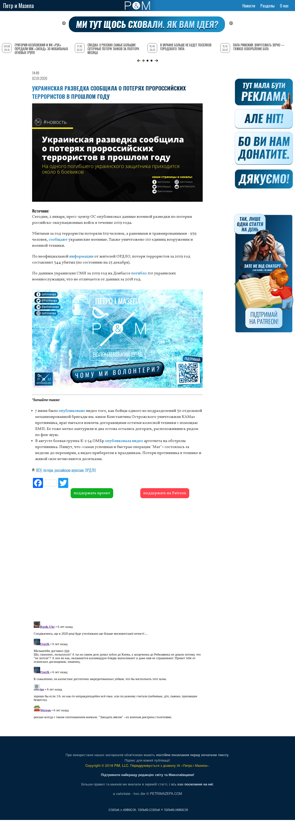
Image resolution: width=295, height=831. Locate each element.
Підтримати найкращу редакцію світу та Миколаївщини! (147, 774)
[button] (138, 60)
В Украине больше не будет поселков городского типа (185, 47)
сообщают (58, 239)
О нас (284, 6)
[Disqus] (117, 559)
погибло (139, 273)
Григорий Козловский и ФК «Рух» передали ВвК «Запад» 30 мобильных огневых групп (41, 49)
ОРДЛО (90, 470)
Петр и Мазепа (18, 5)
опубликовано (72, 411)
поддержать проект (92, 493)
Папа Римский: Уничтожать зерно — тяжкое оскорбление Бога (259, 47)
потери (48, 470)
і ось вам (191, 783)
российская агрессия (69, 470)
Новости (248, 6)
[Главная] (137, 5)
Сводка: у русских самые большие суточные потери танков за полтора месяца (113, 49)
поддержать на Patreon (164, 493)
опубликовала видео (124, 441)
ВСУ (39, 470)
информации (81, 256)
